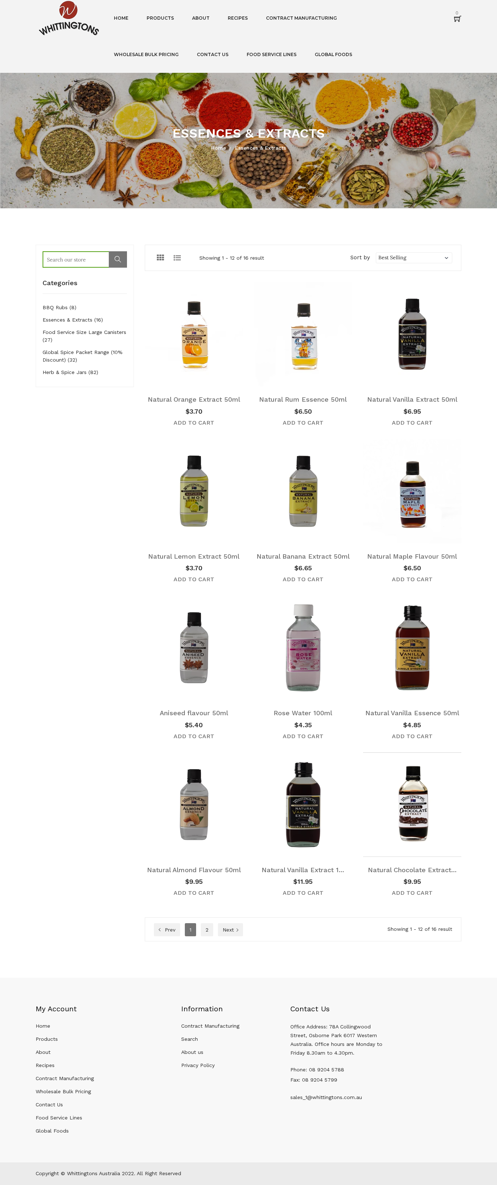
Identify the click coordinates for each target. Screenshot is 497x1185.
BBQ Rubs (59, 307)
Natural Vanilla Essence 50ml (412, 713)
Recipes (45, 1065)
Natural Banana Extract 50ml (303, 556)
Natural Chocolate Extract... (412, 870)
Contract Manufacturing (65, 1078)
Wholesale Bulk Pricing (63, 1091)
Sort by (360, 257)
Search (189, 1039)
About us (192, 1052)
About (43, 1052)
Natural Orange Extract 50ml (194, 399)
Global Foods (52, 1131)
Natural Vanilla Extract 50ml (412, 399)
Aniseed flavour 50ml (194, 713)
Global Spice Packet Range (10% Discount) (83, 356)
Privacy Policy (198, 1065)
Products (47, 1039)
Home (218, 148)
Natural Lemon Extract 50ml (193, 556)
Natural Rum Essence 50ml (303, 399)
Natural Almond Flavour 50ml (194, 870)
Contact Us (49, 1104)
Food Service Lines (59, 1118)
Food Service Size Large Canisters (84, 336)
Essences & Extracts (73, 320)
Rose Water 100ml (303, 713)
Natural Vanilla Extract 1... (303, 870)
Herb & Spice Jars (70, 372)
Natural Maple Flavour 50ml (412, 556)
